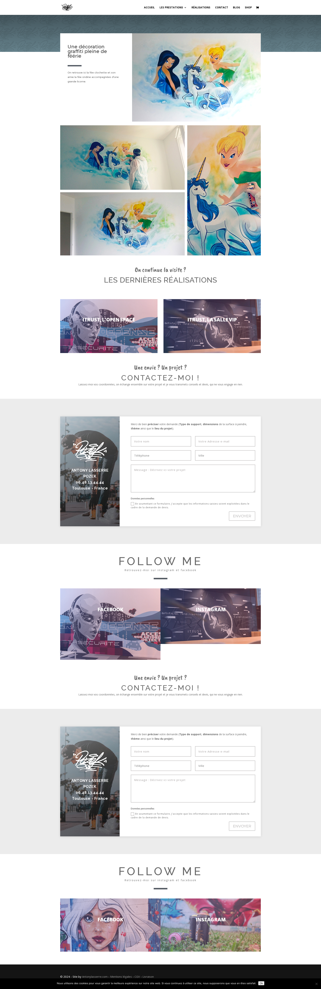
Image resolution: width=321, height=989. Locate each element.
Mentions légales (121, 976)
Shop (248, 7)
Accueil (149, 7)
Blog (236, 7)
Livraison (148, 976)
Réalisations (201, 7)
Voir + (109, 326)
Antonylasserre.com (95, 976)
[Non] (316, 984)
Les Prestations (171, 7)
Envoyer (242, 516)
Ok (261, 983)
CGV (137, 976)
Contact (221, 7)
